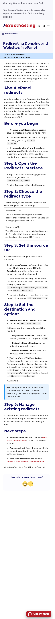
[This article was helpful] (25, 484)
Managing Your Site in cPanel (18, 58)
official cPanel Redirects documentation (25, 461)
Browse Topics (11, 34)
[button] (44, 26)
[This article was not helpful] (30, 484)
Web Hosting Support (16, 54)
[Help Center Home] (39, 26)
